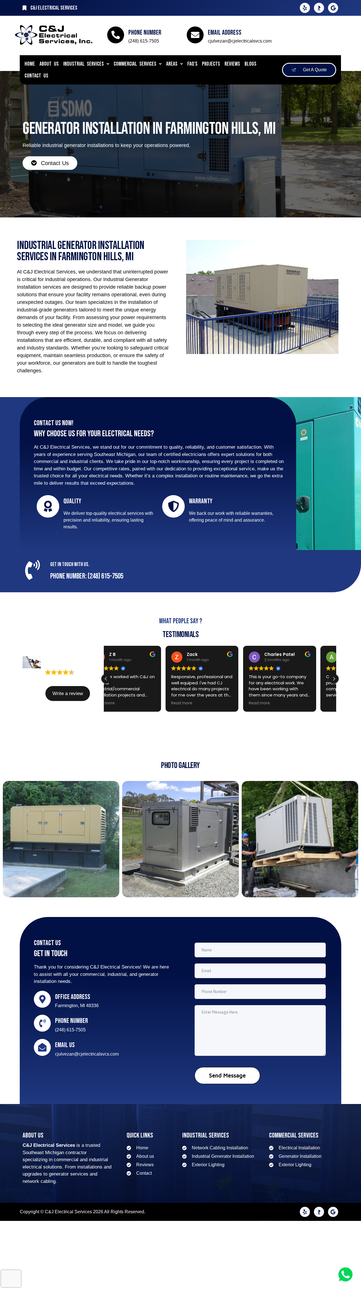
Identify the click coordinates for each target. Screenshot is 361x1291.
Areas (171, 64)
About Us (49, 64)
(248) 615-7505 (143, 41)
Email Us (65, 1045)
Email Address (224, 32)
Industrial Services (83, 64)
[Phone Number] (115, 34)
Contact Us (36, 75)
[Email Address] (195, 34)
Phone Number (144, 32)
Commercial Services (135, 64)
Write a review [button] (67, 693)
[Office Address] (42, 999)
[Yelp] (305, 8)
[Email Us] (42, 1047)
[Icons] (319, 8)
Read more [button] (122, 703)
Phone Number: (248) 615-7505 (86, 576)
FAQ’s (192, 64)
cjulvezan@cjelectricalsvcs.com (240, 41)
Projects (211, 64)
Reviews (232, 64)
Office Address (72, 997)
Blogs (250, 64)
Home (30, 64)
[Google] (333, 8)
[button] (86, 64)
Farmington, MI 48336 (77, 1005)
